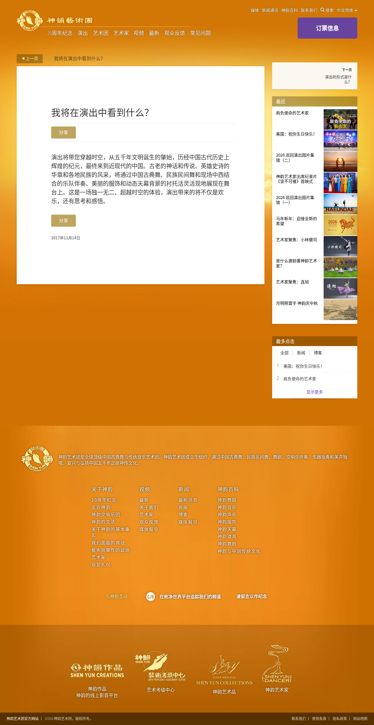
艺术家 (121, 33)
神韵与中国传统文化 (239, 551)
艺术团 (100, 33)
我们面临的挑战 (108, 543)
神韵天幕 (227, 529)
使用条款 (319, 718)
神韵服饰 (227, 522)
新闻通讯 (270, 10)
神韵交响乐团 (105, 514)
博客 (318, 352)
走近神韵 (101, 507)
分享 (63, 132)
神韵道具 (227, 536)
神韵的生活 (103, 522)
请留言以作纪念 (251, 596)
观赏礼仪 (101, 565)
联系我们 (309, 10)
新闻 (301, 352)
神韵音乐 (227, 507)
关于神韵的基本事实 (110, 532)
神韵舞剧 (227, 544)
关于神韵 (102, 489)
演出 (82, 33)
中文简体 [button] (345, 10)
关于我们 (149, 507)
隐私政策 (340, 718)
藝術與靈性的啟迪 (110, 550)
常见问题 (200, 33)
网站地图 (360, 718)
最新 (154, 33)
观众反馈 (174, 33)
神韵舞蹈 (227, 500)
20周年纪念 (60, 33)
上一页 (31, 58)
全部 (284, 352)
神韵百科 (289, 10)
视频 (139, 33)
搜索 (330, 10)
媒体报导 (149, 529)
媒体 (255, 10)
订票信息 (327, 28)
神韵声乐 (227, 514)
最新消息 (188, 500)
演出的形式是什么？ (338, 79)
